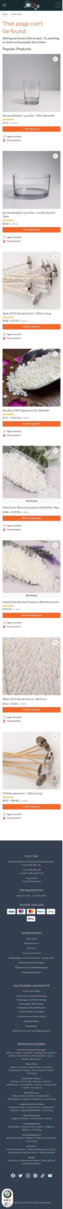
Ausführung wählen (31, 326)
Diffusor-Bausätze (47, 1152)
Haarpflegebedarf (31, 1123)
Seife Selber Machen (31, 1078)
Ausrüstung (32, 1073)
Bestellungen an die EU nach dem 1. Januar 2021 (31, 957)
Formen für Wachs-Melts (29, 1067)
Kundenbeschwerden (31, 972)
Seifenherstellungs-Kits (38, 1149)
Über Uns (31, 948)
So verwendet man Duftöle (31, 1011)
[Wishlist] (55, 59)
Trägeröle (49, 1126)
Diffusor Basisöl (19, 1096)
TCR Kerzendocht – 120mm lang (22, 793)
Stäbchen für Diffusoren (33, 1099)
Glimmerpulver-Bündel (29, 1160)
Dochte (18, 1052)
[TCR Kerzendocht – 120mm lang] (31, 761)
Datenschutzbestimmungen (32, 962)
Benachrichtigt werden (31, 518)
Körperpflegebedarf (31, 1134)
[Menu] (8, 5)
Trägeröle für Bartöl (20, 1118)
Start (5, 14)
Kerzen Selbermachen (16, 1149)
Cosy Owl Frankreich (31, 881)
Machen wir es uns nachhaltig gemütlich (31, 1030)
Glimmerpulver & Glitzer (19, 1070)
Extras (50, 1055)
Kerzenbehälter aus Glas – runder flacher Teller (29, 214)
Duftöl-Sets (12, 1160)
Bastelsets (31, 1146)
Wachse (9, 1052)
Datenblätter (31, 1026)
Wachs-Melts (32, 1064)
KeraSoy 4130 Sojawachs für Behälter (26, 410)
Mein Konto (31, 938)
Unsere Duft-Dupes (32, 991)
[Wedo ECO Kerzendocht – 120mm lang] (31, 281)
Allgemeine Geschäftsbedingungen (31, 967)
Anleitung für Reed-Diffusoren (32, 1007)
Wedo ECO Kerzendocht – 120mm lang (27, 313)
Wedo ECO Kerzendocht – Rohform (25, 699)
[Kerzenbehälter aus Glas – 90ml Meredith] (31, 83)
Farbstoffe (27, 1052)
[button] (52, 5)
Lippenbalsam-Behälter (30, 1110)
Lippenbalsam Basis (17, 1107)
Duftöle (12, 1055)
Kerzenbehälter (39, 1055)
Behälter (25, 1129)
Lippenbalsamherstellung (31, 1104)
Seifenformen (12, 1084)
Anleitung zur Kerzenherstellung (31, 995)
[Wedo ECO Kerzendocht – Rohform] (31, 666)
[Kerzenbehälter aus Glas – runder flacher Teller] (31, 180)
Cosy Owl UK (31, 878)
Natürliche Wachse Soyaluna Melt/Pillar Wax (31, 507)
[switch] (7, 1204)
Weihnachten (35, 1059)
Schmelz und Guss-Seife (21, 1081)
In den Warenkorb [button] (31, 129)
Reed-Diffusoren (31, 1092)
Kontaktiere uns (31, 943)
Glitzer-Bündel (47, 1160)
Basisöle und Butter (42, 1081)
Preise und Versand (32, 953)
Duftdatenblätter (31, 1021)
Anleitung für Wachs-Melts (31, 1003)
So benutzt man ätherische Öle (31, 1016)
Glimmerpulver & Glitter (44, 1052)
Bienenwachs (14, 1126)
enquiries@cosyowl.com (32, 873)
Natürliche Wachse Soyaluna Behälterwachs (31, 602)
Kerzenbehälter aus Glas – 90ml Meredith (29, 115)
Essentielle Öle (26, 1084)
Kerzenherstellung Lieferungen (31, 1049)
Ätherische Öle (23, 1055)
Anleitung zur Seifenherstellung (31, 999)
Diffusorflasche (14, 1099)
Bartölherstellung (31, 1115)
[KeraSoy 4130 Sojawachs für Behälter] (31, 378)
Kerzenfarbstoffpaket (31, 1163)
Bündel (25, 1059)
